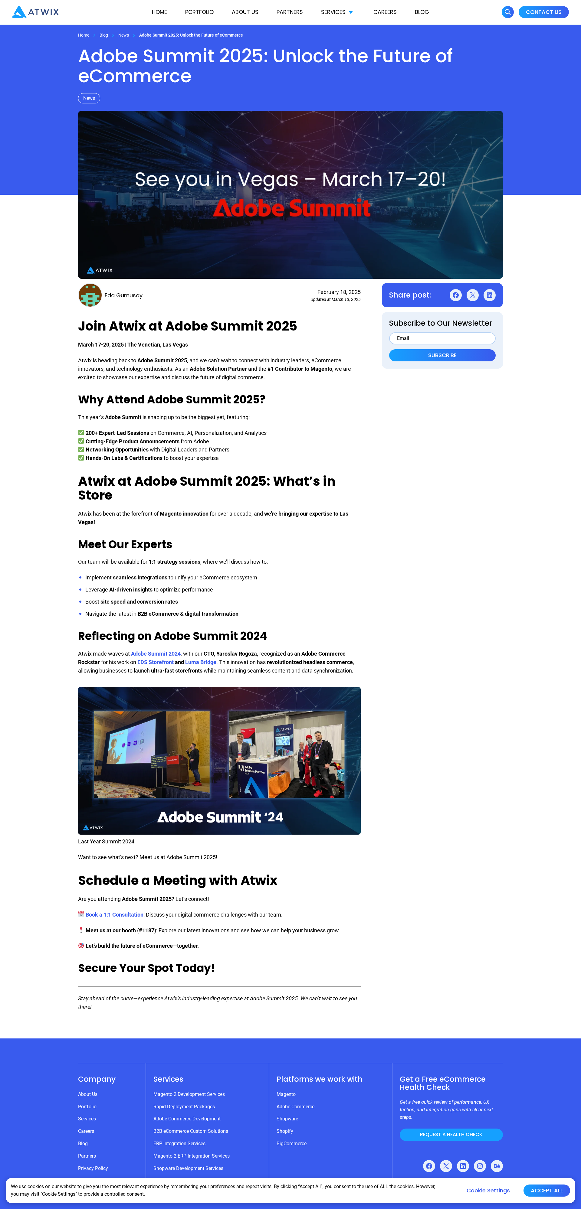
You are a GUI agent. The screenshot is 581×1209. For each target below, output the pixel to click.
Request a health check (451, 1134)
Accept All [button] (547, 1190)
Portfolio (199, 12)
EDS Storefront (155, 662)
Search (508, 12)
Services (333, 12)
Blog (422, 12)
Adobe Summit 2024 (156, 653)
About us (245, 12)
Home (159, 12)
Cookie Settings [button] (488, 1190)
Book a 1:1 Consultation (114, 914)
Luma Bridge (200, 662)
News (123, 35)
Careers (385, 12)
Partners (290, 12)
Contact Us (544, 12)
